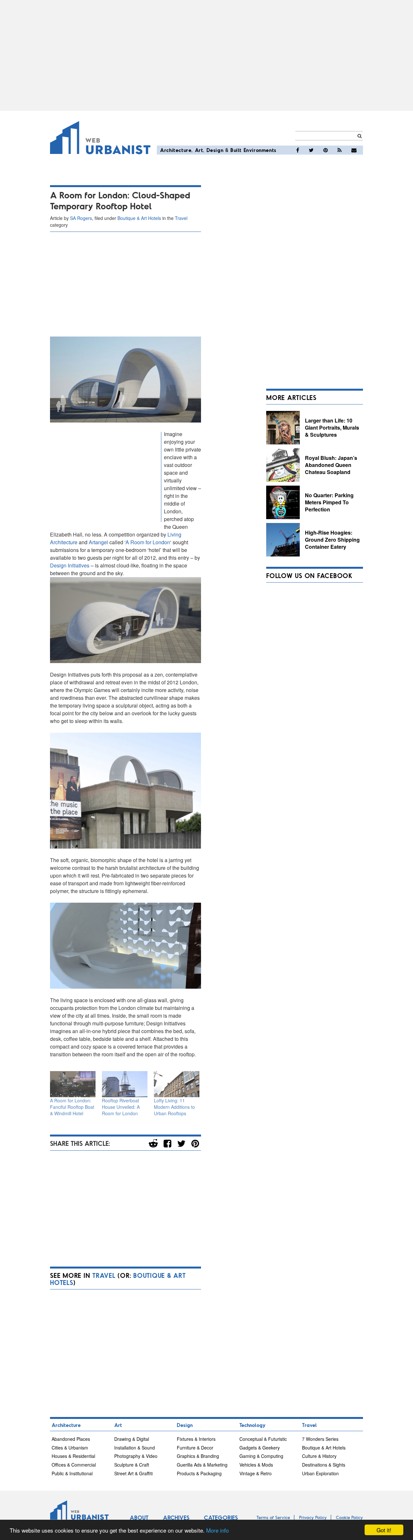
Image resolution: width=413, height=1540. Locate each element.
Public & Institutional (72, 1473)
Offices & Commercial (74, 1464)
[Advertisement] (206, 55)
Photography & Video (135, 1456)
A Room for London (148, 542)
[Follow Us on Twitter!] (311, 150)
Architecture (175, 150)
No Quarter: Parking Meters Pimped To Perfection (329, 502)
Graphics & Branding (198, 1456)
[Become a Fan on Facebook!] (297, 150)
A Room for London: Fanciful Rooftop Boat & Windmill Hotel (72, 1107)
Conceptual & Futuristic (263, 1439)
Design (215, 150)
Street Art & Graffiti (133, 1473)
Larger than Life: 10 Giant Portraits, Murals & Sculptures (332, 427)
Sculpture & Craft (131, 1464)
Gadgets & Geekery (259, 1447)
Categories (221, 1517)
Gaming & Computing (261, 1456)
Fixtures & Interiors (196, 1439)
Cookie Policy (349, 1517)
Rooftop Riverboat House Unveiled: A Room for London (121, 1107)
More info (217, 1530)
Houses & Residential (73, 1456)
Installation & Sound (134, 1447)
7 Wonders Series (320, 1439)
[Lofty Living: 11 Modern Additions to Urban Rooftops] (176, 1084)
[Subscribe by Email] (354, 150)
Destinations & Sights (323, 1464)
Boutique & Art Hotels (139, 218)
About (139, 1517)
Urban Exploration (320, 1473)
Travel (181, 218)
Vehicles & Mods (256, 1464)
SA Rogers (81, 218)
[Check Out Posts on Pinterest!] (325, 150)
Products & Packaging (199, 1473)
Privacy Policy (313, 1517)
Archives (176, 1517)
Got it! (384, 1530)
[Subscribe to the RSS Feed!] (340, 150)
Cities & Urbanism (70, 1447)
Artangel (98, 542)
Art (199, 150)
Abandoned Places (71, 1439)
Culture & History (319, 1456)
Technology (252, 1425)
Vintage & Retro (255, 1473)
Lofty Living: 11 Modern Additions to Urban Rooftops (174, 1107)
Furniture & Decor (195, 1447)
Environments (260, 150)
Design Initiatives (69, 565)
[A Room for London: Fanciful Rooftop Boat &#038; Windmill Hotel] (73, 1084)
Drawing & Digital (131, 1439)
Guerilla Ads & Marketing (202, 1464)
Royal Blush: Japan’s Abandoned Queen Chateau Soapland (331, 464)
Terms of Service (273, 1517)
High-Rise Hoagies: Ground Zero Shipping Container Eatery (332, 539)
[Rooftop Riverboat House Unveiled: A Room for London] (124, 1084)
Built (236, 150)
